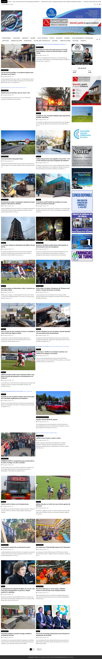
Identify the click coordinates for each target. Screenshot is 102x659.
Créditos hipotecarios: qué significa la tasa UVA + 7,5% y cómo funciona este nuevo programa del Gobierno (53, 159)
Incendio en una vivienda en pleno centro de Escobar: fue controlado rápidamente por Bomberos (18, 397)
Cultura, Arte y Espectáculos (42, 40)
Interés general (6, 38)
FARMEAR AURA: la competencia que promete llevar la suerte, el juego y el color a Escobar (17, 461)
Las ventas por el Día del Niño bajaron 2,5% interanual (53, 547)
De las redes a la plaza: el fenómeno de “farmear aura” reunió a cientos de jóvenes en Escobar (53, 289)
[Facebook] (95, 4)
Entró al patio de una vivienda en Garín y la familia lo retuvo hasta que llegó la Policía (18, 332)
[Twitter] (100, 4)
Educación (59, 38)
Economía (67, 38)
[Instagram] (97, 4)
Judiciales (3, 242)
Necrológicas (28, 40)
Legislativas (5, 40)
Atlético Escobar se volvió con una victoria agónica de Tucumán (53, 505)
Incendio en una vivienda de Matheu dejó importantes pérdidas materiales (53, 116)
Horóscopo (25, 38)
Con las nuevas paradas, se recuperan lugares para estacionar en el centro (17, 73)
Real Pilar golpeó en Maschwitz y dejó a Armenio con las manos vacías (18, 289)
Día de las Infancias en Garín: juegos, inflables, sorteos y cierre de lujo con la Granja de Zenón (50, 589)
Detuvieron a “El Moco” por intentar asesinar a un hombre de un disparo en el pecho (51, 352)
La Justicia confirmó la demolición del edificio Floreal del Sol (78, 1)
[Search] (99, 39)
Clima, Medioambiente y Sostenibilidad (82, 38)
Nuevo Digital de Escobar (44, 657)
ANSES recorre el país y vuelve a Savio (48, 438)
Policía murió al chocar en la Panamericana (15, 504)
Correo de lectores (65, 40)
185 (38, 649)
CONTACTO (83, 40)
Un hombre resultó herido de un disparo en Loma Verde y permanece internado (43, 1)
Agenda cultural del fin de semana (47, 419)
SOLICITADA (75, 40)
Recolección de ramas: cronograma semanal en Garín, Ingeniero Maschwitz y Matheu (18, 203)
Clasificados (16, 38)
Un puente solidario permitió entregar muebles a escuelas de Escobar (16, 634)
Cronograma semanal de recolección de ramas (15, 547)
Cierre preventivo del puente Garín (12, 159)
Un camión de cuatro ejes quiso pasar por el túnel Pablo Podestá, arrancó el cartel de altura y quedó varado (51, 51)
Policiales (55, 40)
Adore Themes (69, 657)
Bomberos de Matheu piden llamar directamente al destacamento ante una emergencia (52, 246)
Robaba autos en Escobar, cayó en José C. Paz (15, 93)
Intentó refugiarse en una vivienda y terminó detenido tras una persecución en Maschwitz (53, 332)
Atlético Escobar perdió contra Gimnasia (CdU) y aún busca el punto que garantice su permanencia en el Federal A (17, 376)
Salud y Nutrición (43, 38)
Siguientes (40, 649)
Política (52, 38)
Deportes (32, 38)
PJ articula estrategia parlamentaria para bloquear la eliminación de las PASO (53, 634)
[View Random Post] (97, 39)
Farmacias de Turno (16, 40)
